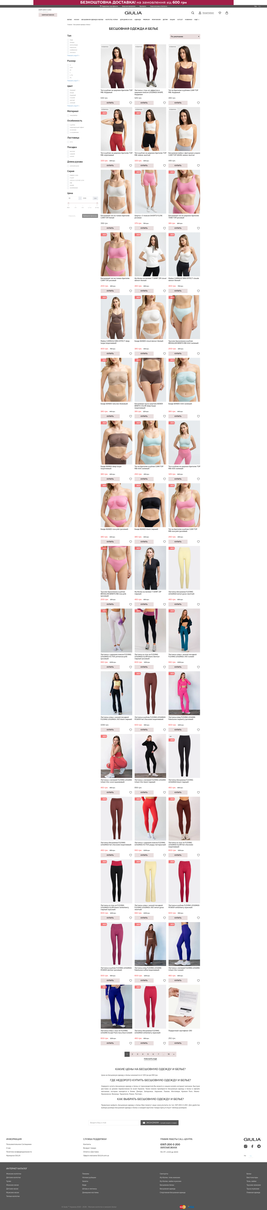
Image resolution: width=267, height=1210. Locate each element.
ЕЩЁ (196, 19)
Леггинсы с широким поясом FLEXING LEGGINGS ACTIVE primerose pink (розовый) (116, 657)
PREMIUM (146, 19)
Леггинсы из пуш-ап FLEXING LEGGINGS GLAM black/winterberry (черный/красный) (115, 907)
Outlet (180, 19)
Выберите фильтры (90, 216)
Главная (69, 24)
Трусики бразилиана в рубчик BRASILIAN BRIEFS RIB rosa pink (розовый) (113, 594)
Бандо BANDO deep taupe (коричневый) (111, 467)
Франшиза (143, 6)
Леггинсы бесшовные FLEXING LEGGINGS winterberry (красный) (148, 1032)
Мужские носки (12, 1193)
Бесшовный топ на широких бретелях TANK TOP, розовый (183, 217)
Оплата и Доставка (91, 1152)
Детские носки (12, 1189)
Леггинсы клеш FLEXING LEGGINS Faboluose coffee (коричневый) (148, 969)
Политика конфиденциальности (19, 1152)
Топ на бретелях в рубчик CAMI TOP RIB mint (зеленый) (149, 467)
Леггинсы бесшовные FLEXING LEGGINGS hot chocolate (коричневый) (116, 844)
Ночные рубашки (89, 1177)
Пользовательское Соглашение (18, 1144)
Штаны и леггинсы (89, 1189)
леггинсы (73, 52)
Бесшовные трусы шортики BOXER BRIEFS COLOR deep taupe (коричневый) (149, 406)
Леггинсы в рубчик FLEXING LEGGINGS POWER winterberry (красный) (183, 906)
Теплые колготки (13, 1196)
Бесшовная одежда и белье (92, 19)
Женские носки (12, 1185)
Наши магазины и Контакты (158, 6)
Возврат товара (89, 1148)
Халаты (85, 1181)
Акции (172, 19)
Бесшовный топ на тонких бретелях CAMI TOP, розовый (115, 279)
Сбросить (72, 216)
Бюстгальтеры (252, 1177)
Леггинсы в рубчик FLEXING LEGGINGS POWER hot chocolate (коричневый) (150, 718)
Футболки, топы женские (170, 1177)
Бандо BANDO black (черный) (146, 529)
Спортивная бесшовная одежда (172, 1193)
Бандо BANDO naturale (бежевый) (114, 404)
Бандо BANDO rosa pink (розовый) (114, 529)
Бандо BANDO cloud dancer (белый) (149, 341)
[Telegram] (259, 1146)
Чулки (8, 1181)
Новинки (188, 19)
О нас (8, 1148)
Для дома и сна (126, 19)
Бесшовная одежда (167, 1189)
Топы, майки (251, 1181)
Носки (76, 19)
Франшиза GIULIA (13, 1156)
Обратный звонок (48, 15)
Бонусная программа (128, 6)
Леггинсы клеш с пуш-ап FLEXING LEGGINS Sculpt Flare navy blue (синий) (116, 1032)
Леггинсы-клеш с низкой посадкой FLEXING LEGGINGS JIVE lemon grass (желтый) (149, 907)
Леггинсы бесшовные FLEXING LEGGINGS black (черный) (180, 781)
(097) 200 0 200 (45, 10)
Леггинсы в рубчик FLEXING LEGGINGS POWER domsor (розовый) (116, 969)
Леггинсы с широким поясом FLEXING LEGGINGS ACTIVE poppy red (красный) (150, 844)
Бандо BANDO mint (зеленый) (180, 404)
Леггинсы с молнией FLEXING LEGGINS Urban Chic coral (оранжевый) (116, 781)
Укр (255, 6)
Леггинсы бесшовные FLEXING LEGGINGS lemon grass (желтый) (181, 593)
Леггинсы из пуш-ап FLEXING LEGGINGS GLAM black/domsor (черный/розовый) (147, 657)
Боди (84, 1185)
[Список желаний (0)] (220, 13)
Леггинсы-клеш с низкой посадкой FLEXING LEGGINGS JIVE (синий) (182, 656)
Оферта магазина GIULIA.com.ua (96, 1156)
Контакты (87, 1144)
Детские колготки (13, 1177)
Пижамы (85, 1174)
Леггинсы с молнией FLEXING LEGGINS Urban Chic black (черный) (150, 781)
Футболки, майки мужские (170, 1181)
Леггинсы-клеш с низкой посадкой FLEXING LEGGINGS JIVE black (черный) (116, 718)
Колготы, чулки (112, 19)
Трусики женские (254, 1185)
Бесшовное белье (167, 1185)
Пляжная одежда (253, 1193)
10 (168, 1054)
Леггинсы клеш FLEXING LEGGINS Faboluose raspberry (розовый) (181, 718)
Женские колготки (13, 1174)
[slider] (68, 203)
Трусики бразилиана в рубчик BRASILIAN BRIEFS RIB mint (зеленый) (183, 342)
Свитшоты (164, 1174)
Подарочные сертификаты (110, 6)
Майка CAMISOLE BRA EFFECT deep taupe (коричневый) (115, 342)
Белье (69, 19)
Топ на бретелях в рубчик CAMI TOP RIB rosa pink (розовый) (182, 530)
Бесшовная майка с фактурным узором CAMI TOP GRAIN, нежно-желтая (184, 154)
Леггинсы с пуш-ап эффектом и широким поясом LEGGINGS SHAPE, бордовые (149, 92)
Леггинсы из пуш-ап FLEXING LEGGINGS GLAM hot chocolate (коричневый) (180, 845)
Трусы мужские (253, 1189)
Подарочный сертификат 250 (180, 1031)
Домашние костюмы (90, 1193)
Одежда (138, 19)
